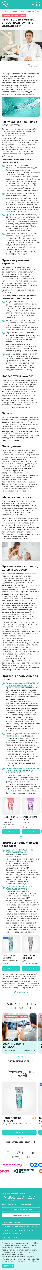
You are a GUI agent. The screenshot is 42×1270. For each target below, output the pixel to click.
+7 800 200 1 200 (18, 1197)
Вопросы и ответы (11, 1223)
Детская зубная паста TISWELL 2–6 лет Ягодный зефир (22, 735)
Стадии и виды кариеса (13, 1045)
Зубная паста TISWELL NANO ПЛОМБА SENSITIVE (19, 888)
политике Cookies (27, 1261)
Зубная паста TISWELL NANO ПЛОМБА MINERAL (19, 851)
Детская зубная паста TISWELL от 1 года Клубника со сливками (22, 684)
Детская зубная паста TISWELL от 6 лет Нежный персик (22, 769)
